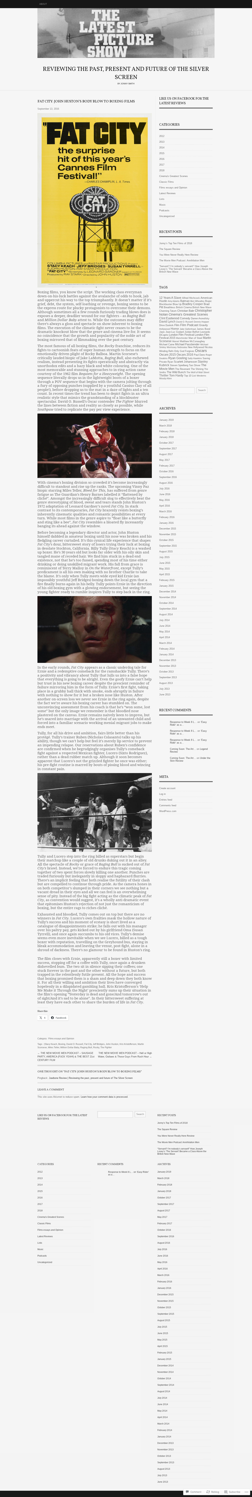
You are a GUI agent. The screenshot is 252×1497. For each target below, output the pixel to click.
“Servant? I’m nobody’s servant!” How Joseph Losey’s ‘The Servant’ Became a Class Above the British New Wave (185, 269)
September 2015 (168, 545)
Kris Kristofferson (128, 1044)
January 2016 (166, 523)
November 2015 (167, 534)
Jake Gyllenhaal (188, 329)
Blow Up (177, 304)
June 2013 (164, 694)
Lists (161, 199)
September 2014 (168, 608)
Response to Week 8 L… (183, 722)
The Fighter (106, 1047)
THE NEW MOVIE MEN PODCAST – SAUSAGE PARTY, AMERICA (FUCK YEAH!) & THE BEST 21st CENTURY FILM (65, 1056)
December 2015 (167, 528)
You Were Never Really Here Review (178, 254)
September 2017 (168, 448)
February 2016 (167, 517)
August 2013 (166, 683)
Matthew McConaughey (192, 341)
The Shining (197, 369)
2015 (161, 153)
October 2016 (166, 471)
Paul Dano (199, 354)
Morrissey (172, 347)
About (43, 4)
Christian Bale (185, 310)
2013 (161, 141)
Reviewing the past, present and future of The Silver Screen (126, 33)
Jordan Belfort (191, 332)
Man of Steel (195, 338)
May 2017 (164, 460)
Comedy (185, 318)
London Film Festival (181, 334)
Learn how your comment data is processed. (104, 1096)
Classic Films (166, 181)
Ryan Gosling (177, 358)
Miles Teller (53, 1047)
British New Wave (201, 307)
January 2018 (166, 437)
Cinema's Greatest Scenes (173, 176)
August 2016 (166, 482)
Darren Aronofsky (200, 318)
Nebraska (182, 347)
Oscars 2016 (185, 354)
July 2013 (164, 688)
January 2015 (166, 585)
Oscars (201, 351)
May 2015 (164, 568)
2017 (161, 164)
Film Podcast (189, 325)
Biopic (208, 301)
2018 (161, 170)
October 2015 (166, 540)
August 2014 (166, 614)
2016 (161, 159)
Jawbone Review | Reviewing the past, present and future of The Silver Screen (91, 1078)
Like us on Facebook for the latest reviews (184, 101)
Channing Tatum (168, 310)
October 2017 (166, 442)
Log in (162, 794)
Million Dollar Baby (69, 1047)
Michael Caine (166, 344)
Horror (175, 328)
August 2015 (166, 551)
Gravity (203, 325)
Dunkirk (169, 325)
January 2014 (166, 654)
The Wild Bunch (176, 372)
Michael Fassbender (187, 344)
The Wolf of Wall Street (198, 372)
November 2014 (167, 597)
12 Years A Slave (170, 297)
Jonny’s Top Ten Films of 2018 (175, 243)
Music (162, 204)
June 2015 (164, 563)
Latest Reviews (167, 193)
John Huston (112, 1044)
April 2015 (164, 574)
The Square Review (169, 249)
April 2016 (164, 505)
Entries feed (165, 799)
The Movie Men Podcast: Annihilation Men (181, 260)
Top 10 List (190, 375)
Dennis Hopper (201, 322)
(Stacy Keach (50, 1044)
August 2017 (166, 454)
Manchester (182, 338)
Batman (185, 301)
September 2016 (168, 477)
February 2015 (167, 580)
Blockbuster (165, 304)
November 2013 (167, 666)
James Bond (203, 329)
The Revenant (182, 369)
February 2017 (167, 465)
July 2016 (164, 488)
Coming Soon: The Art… (183, 749)
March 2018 (165, 425)
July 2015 (164, 557)
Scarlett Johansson (185, 361)
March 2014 (165, 643)
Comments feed (167, 805)
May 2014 (164, 631)
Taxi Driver (194, 365)
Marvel (175, 341)
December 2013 (167, 660)
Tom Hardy (176, 375)
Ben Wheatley (197, 301)
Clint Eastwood (169, 318)
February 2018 (167, 431)
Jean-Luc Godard (174, 332)
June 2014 (164, 625)
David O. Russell (74, 1044)
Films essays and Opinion (61, 1038)
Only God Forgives (184, 351)
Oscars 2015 (167, 354)
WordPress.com (167, 811)
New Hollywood (196, 347)
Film (176, 325)
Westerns (201, 375)
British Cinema (184, 307)
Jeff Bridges (99, 1044)
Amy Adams (173, 301)
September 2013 (168, 677)
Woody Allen (165, 378)
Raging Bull (86, 1047)
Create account (167, 788)
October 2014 (166, 603)
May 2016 (164, 500)
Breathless (169, 307)
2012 (161, 136)
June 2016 (164, 494)
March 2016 (165, 511)
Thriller (163, 375)
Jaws (162, 332)
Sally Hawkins (195, 358)
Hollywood (164, 329)
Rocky (96, 1047)
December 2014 (167, 591)
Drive (162, 325)
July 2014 (164, 620)
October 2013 (166, 671)
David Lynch (167, 321)
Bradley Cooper (192, 304)
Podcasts (164, 210)
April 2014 (164, 637)
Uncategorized (167, 216)
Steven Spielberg (179, 365)
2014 (161, 147)
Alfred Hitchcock (191, 298)
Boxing (61, 1044)
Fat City (88, 1044)
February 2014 (167, 648)
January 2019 (166, 420)
